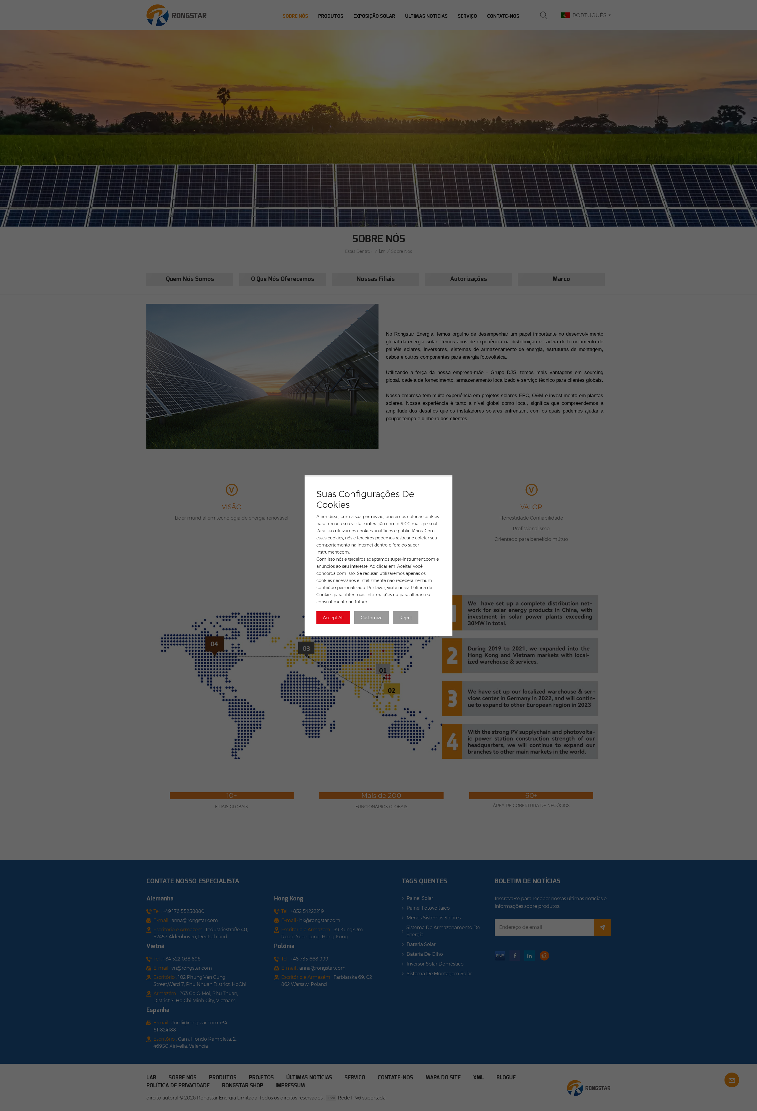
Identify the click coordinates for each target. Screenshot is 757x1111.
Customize (371, 617)
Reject (405, 617)
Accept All (333, 617)
